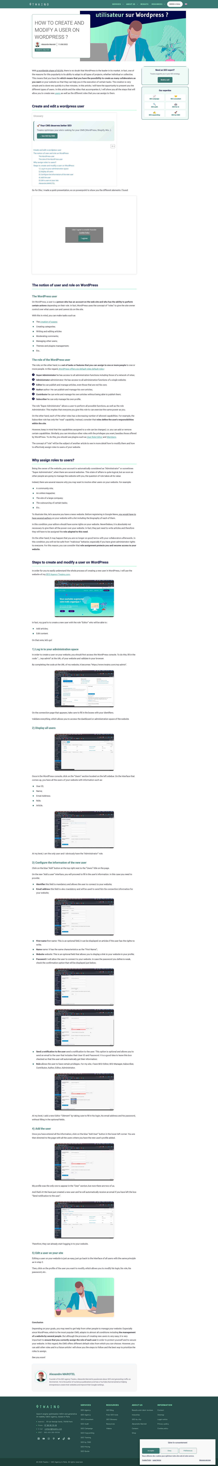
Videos (109, 1428)
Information (164, 1405)
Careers (135, 1428)
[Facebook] (69, 1438)
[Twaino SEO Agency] (47, 1406)
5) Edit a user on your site (48, 180)
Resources (157, 4)
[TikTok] (64, 1438)
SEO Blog (110, 1410)
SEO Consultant (87, 1419)
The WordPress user (46, 156)
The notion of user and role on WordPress (51, 153)
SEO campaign (154, 97)
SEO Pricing (85, 1447)
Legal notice (162, 1419)
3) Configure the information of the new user (56, 174)
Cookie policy (162, 1428)
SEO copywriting (154, 113)
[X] (59, 1438)
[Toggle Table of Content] (111, 146)
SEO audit (154, 105)
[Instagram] (48, 1438)
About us (130, 4)
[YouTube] (43, 1438)
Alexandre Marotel (48, 44)
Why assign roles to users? (44, 162)
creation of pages (48, 322)
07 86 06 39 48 (50, 1425)
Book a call (174, 4)
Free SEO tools (112, 1415)
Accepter (151, 1451)
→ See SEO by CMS (47, 136)
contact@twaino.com (53, 1429)
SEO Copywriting (87, 1433)
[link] (49, 70)
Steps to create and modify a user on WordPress (53, 166)
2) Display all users (46, 172)
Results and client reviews (142, 1410)
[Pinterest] (53, 1438)
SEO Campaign (87, 1428)
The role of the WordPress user (51, 159)
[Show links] (123, 4)
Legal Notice (157, 1460)
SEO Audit (85, 1424)
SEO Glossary (111, 1419)
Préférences (188, 1451)
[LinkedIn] (38, 1438)
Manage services (205, 1460)
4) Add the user (45, 178)
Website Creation (43, 50)
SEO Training (86, 1437)
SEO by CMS (175, 113)
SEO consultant (176, 97)
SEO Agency (86, 1410)
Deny (169, 1451)
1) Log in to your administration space (53, 169)
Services (116, 4)
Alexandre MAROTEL (47, 183)
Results (144, 4)
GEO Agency (86, 1415)
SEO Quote (85, 1451)
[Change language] (186, 4)
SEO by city (136, 1419)
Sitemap (160, 1415)
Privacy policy (163, 1424)
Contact (160, 1410)
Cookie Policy (146, 1460)
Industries (136, 1415)
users (57, 93)
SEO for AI (175, 105)
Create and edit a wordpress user (47, 150)
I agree (84, 238)
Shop (134, 1433)
